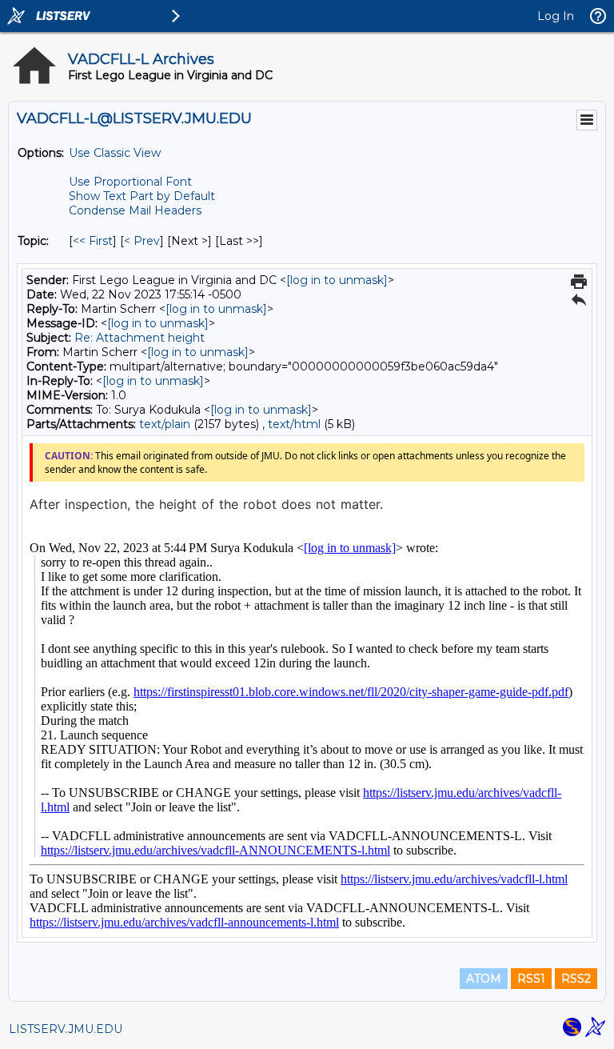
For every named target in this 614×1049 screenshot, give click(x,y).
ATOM (483, 978)
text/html (294, 424)
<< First (93, 241)
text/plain (164, 424)
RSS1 (531, 978)
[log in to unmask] (337, 280)
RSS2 (576, 978)
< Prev (142, 241)
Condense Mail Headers (135, 210)
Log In (555, 16)
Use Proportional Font (130, 181)
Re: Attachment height (139, 337)
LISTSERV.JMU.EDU (65, 1029)
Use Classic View (115, 153)
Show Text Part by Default (142, 196)
